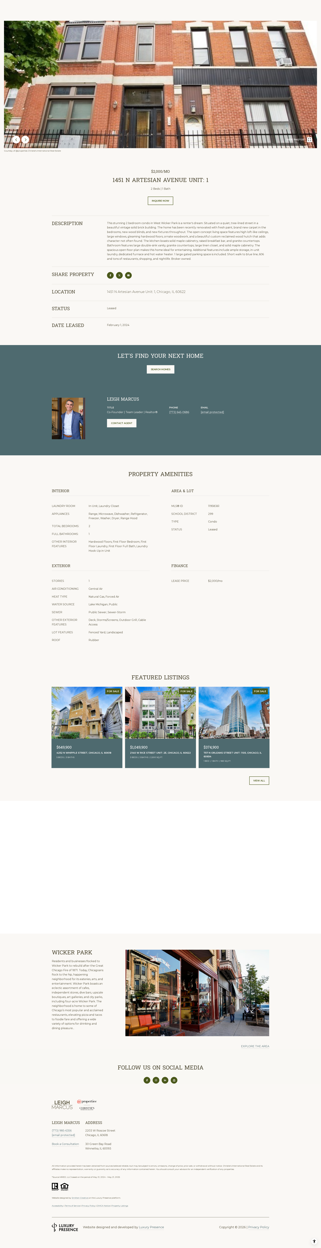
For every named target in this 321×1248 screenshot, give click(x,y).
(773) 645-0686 (179, 412)
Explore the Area (255, 1046)
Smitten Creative (80, 1198)
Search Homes (160, 369)
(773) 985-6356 (62, 1130)
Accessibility (57, 1205)
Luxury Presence (151, 1227)
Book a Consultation (65, 1144)
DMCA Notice (103, 1205)
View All (259, 780)
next (25, 139)
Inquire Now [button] (160, 200)
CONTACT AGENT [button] (121, 423)
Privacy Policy (88, 1205)
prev (16, 139)
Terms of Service (72, 1205)
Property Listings (120, 1205)
